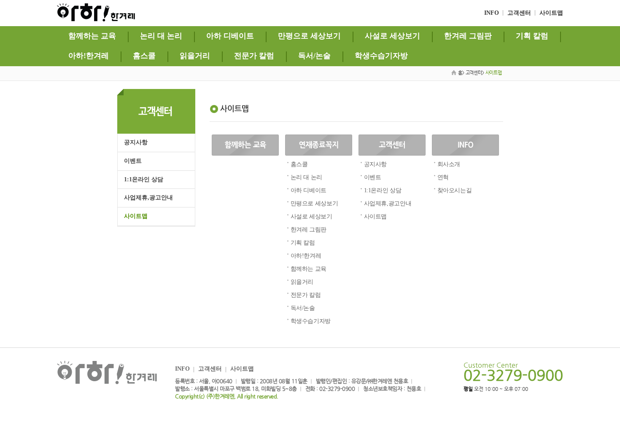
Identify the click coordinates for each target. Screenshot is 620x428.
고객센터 (519, 13)
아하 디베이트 (230, 36)
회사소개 (449, 164)
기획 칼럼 (532, 36)
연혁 (443, 177)
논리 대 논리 (161, 36)
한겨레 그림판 (468, 36)
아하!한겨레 (88, 55)
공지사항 (136, 142)
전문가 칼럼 (254, 55)
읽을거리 (195, 55)
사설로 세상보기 (392, 36)
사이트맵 (551, 13)
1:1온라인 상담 (143, 179)
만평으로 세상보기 (309, 36)
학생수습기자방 (381, 55)
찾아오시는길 (454, 190)
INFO (491, 13)
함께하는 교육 (92, 36)
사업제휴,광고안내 (148, 197)
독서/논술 (314, 55)
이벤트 (133, 161)
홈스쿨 (144, 55)
